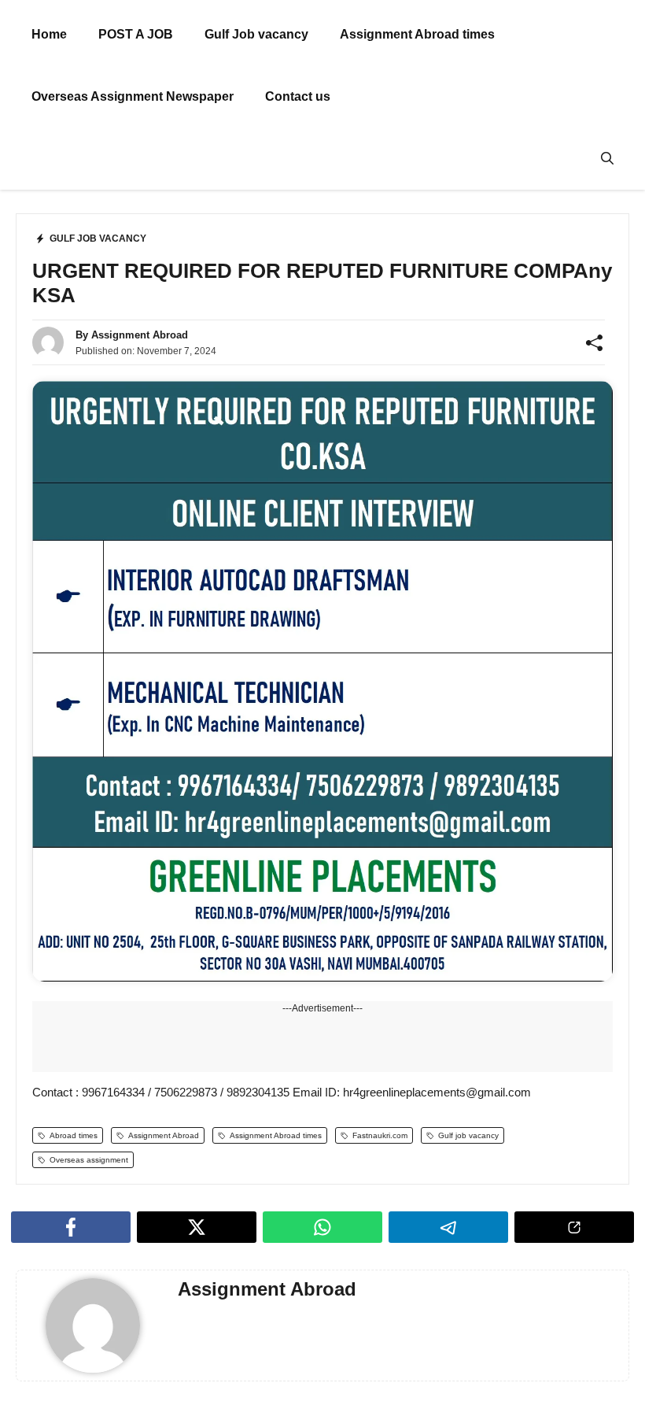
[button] (607, 159)
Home (49, 34)
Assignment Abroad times (417, 34)
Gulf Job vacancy (256, 34)
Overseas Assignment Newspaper (132, 96)
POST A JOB (135, 34)
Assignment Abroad (139, 335)
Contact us (297, 96)
